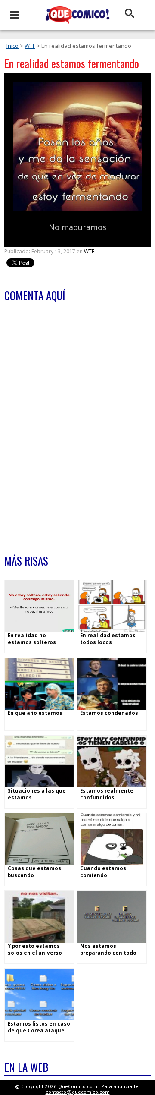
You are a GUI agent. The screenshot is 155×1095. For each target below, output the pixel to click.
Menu (14, 15)
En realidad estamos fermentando (71, 63)
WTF (30, 46)
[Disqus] (77, 424)
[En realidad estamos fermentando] (77, 209)
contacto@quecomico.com (78, 1092)
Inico (12, 46)
